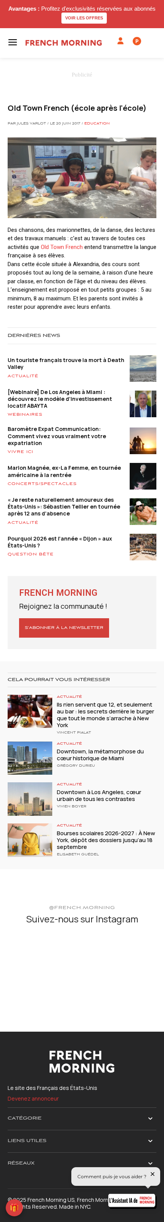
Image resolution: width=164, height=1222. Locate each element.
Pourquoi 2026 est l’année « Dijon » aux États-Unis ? (60, 542)
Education (97, 124)
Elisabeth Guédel (78, 855)
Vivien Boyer (71, 807)
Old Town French (62, 247)
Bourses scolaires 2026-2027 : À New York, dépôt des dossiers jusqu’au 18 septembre (106, 840)
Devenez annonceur (33, 1098)
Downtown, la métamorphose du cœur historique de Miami (100, 754)
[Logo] (64, 43)
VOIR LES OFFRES (84, 18)
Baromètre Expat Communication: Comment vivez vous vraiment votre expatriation (57, 435)
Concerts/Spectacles (42, 484)
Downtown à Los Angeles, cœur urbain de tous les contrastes (99, 795)
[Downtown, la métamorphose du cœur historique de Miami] (30, 758)
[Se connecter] (120, 41)
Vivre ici (20, 452)
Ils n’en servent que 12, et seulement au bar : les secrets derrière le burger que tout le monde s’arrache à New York (105, 714)
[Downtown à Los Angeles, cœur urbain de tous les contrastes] (30, 799)
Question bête (31, 554)
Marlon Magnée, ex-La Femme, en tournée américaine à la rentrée (64, 471)
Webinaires (25, 414)
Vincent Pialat (74, 733)
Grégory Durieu (76, 766)
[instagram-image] (32, 956)
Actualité (23, 376)
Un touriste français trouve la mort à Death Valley (66, 363)
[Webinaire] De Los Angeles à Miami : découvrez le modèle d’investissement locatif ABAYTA (60, 398)
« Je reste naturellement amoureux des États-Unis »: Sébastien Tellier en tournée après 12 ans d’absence (64, 506)
